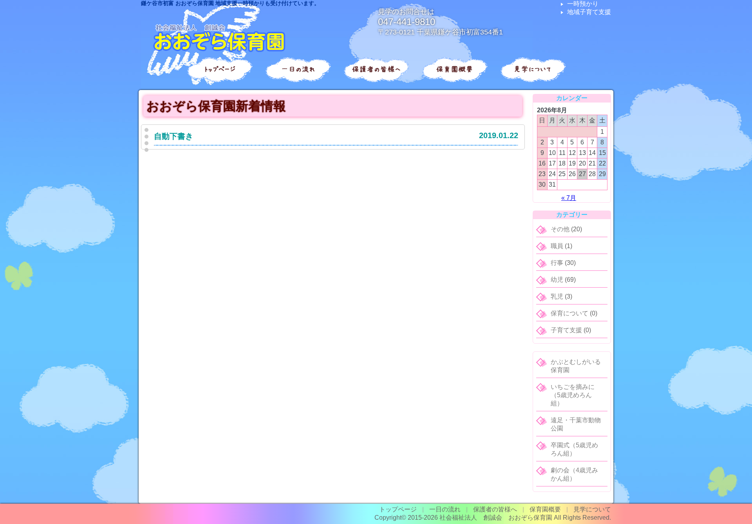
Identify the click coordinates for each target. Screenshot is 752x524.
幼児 (557, 279)
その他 (560, 229)
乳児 (557, 296)
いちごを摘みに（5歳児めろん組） (573, 395)
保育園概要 (454, 69)
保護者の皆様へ (376, 69)
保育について (569, 313)
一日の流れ (298, 69)
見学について (532, 69)
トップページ (219, 69)
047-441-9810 (406, 21)
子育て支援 (566, 330)
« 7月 (568, 197)
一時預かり (582, 3)
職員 (557, 246)
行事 (557, 262)
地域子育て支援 (589, 12)
